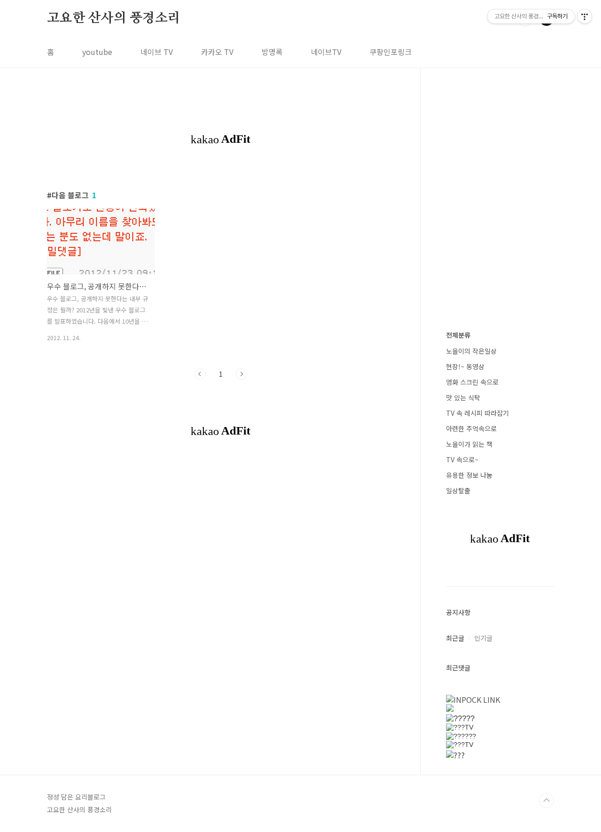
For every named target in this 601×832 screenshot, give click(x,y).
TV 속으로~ (462, 459)
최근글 (455, 638)
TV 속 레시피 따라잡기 (477, 413)
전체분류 (458, 335)
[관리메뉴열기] (585, 16)
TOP (546, 800)
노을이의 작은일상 (471, 351)
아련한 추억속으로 (471, 428)
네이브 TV (156, 51)
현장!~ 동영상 (465, 366)
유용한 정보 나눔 (469, 475)
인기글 (483, 638)
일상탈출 (458, 490)
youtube (97, 51)
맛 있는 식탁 (463, 397)
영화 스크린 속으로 (472, 382)
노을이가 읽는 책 (469, 444)
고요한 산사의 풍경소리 (113, 18)
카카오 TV (217, 51)
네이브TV (326, 51)
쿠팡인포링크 (391, 51)
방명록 (272, 51)
